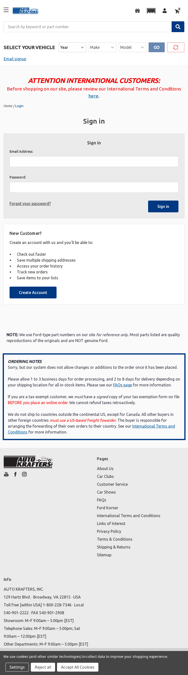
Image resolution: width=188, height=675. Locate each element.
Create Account (33, 292)
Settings (17, 667)
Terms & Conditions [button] (114, 539)
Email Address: (21, 151)
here (93, 96)
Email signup (15, 59)
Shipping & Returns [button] (113, 547)
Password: (18, 177)
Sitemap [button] (104, 555)
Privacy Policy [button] (109, 531)
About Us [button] (105, 468)
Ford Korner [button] (107, 508)
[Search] (178, 26)
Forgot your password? (30, 203)
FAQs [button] (101, 500)
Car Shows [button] (106, 492)
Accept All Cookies (77, 667)
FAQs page (122, 385)
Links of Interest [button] (111, 523)
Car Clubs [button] (105, 476)
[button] (151, 10)
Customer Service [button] (112, 484)
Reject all (43, 667)
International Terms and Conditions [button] (128, 515)
